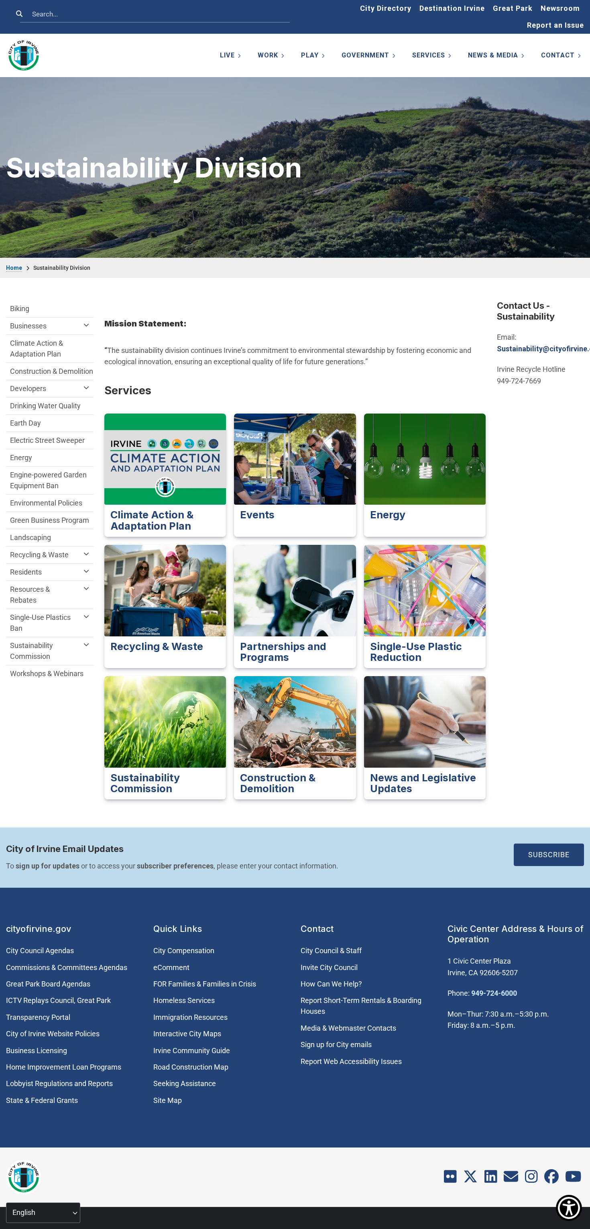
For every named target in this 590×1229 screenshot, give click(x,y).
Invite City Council (329, 967)
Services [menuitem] (432, 56)
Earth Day (25, 423)
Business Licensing (36, 1050)
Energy (21, 457)
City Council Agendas (40, 950)
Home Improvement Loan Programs (63, 1067)
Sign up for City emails (336, 1044)
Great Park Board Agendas (48, 984)
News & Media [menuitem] (496, 56)
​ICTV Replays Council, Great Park (58, 1000)
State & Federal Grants (42, 1100)
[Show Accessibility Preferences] (569, 1208)
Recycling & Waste (39, 554)
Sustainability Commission (31, 650)
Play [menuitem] (313, 56)
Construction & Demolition (51, 371)
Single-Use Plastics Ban (40, 622)
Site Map (167, 1100)
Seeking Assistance (184, 1083)
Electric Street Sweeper (47, 440)
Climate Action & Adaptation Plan (36, 348)
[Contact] (511, 1179)
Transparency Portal (38, 1017)
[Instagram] (531, 1179)
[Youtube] (573, 1179)
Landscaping (30, 537)
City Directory (385, 8)
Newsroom (560, 8)
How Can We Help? (331, 984)
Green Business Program (49, 520)
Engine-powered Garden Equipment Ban (48, 480)
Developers (28, 388)
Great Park (513, 8)
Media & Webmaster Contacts (348, 1028)
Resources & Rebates (30, 594)
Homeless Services (184, 1000)
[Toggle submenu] (86, 325)
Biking (19, 308)
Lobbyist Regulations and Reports (59, 1083)
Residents (26, 572)
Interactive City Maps (187, 1033)
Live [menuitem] (231, 56)
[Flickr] (450, 1179)
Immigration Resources (190, 1017)
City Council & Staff (331, 950)
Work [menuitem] (271, 56)
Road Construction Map (190, 1067)
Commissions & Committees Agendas (66, 967)
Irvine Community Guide (191, 1050)
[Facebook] (551, 1179)
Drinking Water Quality (45, 406)
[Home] (23, 55)
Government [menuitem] (369, 56)
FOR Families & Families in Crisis (204, 984)
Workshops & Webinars (46, 673)
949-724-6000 (494, 993)
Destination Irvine (452, 8)
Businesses (28, 326)
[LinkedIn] (490, 1179)
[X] (470, 1179)
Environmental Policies (46, 503)
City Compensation (183, 950)
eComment (171, 967)
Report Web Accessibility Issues (351, 1061)
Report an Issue (555, 25)
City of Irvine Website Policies (53, 1033)
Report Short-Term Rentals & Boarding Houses (361, 1005)
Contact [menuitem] (561, 56)
